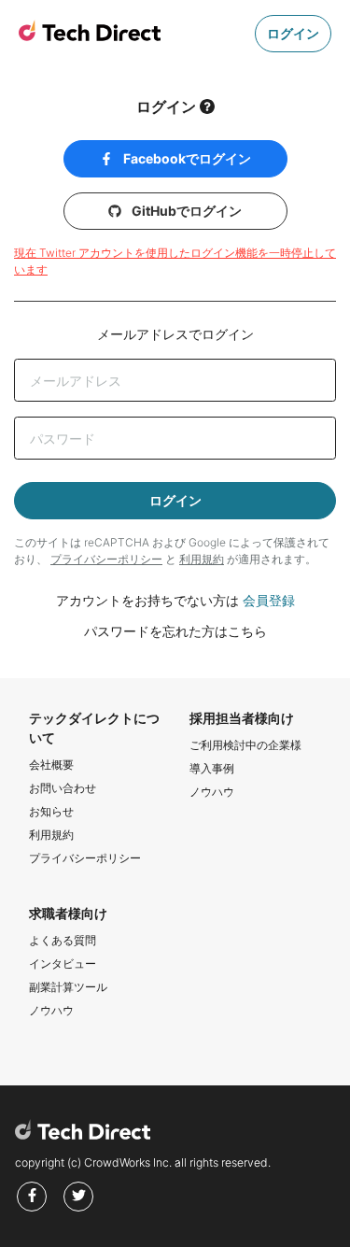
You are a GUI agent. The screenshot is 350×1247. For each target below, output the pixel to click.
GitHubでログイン (185, 211)
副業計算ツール (68, 987)
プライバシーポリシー (106, 559)
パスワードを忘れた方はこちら (175, 631)
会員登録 (269, 600)
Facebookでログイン (185, 158)
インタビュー (62, 964)
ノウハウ (211, 792)
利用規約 (201, 559)
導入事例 (211, 768)
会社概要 (51, 765)
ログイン (293, 33)
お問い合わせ (62, 788)
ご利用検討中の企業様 (245, 745)
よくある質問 (62, 940)
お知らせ (51, 811)
